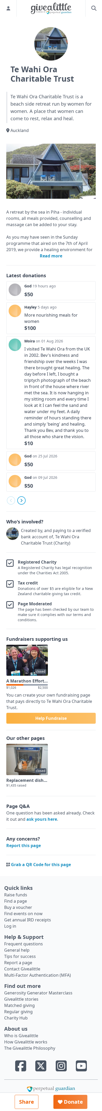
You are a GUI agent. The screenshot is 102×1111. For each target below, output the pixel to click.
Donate (73, 1101)
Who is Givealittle (21, 1035)
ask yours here (41, 819)
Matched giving (19, 1005)
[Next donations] (21, 500)
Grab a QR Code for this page (41, 864)
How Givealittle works (25, 1042)
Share (26, 1101)
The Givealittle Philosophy (29, 1048)
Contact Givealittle (22, 969)
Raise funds (15, 895)
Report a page (18, 962)
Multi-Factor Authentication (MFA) (37, 975)
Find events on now (23, 913)
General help (17, 950)
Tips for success (20, 956)
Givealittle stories (21, 999)
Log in (10, 926)
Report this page (23, 845)
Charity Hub (16, 1018)
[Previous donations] (11, 500)
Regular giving (18, 1012)
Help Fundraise (51, 718)
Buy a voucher (18, 907)
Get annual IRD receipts (27, 920)
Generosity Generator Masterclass (38, 993)
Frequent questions (23, 944)
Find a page (15, 901)
